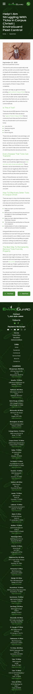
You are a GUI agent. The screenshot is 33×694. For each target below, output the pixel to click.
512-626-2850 (16, 316)
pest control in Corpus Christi (16, 92)
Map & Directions (16, 377)
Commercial (16, 353)
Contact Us (16, 361)
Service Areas (16, 356)
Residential (16, 350)
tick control (11, 262)
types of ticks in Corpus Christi (14, 116)
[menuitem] (16, 333)
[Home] (16, 3)
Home (16, 347)
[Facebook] (18, 323)
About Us (16, 358)
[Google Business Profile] (15, 323)
